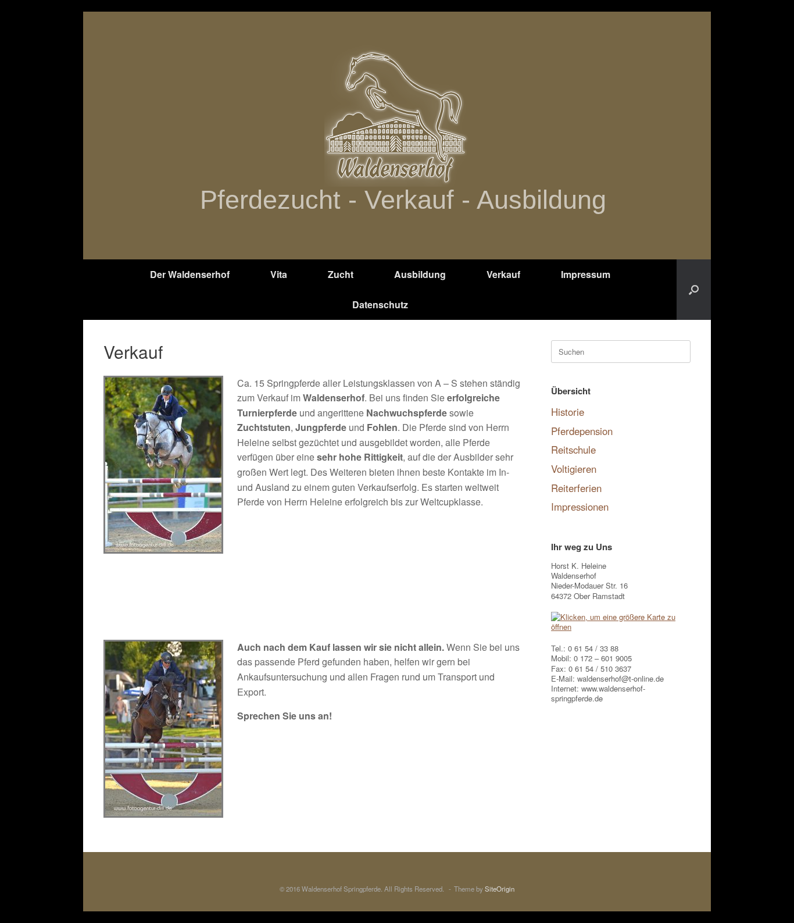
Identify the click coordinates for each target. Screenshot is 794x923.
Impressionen (580, 507)
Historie (567, 412)
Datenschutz (380, 304)
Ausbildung (420, 274)
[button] (694, 289)
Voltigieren (573, 469)
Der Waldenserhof (190, 274)
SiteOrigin (499, 888)
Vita (278, 274)
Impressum (585, 274)
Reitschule (573, 450)
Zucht (340, 274)
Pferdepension (582, 431)
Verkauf (503, 274)
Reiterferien (576, 488)
